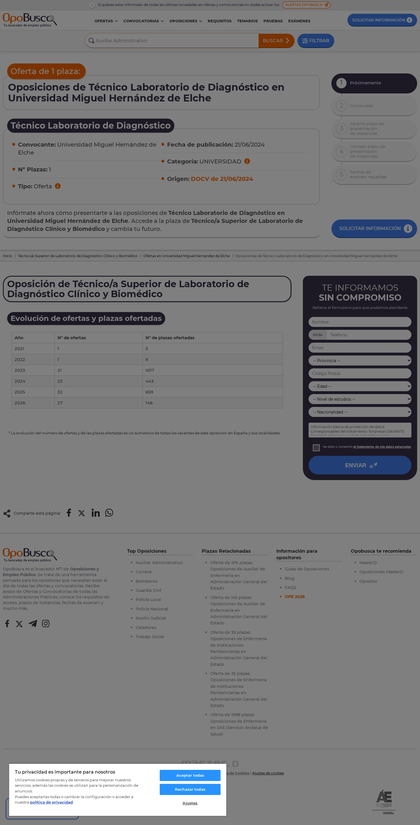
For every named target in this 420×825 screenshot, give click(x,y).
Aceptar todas (190, 775)
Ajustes (190, 803)
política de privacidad (51, 802)
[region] (117, 789)
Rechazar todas (190, 789)
